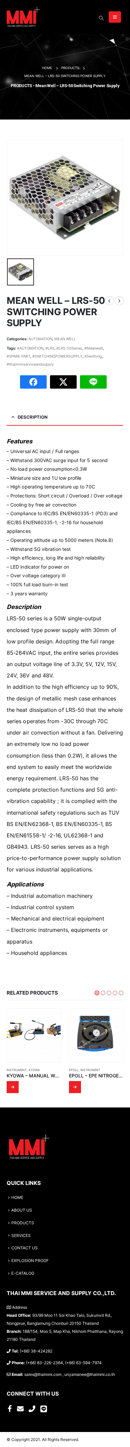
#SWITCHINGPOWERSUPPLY (57, 356)
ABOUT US (21, 1210)
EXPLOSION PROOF (30, 1260)
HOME (17, 1197)
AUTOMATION (40, 339)
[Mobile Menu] (115, 17)
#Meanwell (93, 348)
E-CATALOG (22, 1273)
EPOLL (73, 1070)
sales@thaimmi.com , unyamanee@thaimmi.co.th (69, 1374)
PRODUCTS (22, 1223)
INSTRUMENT (17, 1070)
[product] (34, 1035)
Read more (13, 1087)
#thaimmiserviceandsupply (30, 364)
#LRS (49, 348)
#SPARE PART (18, 356)
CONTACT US (24, 1248)
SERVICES (21, 1235)
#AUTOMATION (30, 348)
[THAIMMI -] (23, 17)
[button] (97, 993)
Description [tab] (33, 417)
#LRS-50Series (69, 348)
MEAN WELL (65, 339)
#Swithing (93, 356)
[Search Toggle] (101, 18)
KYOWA (34, 1070)
